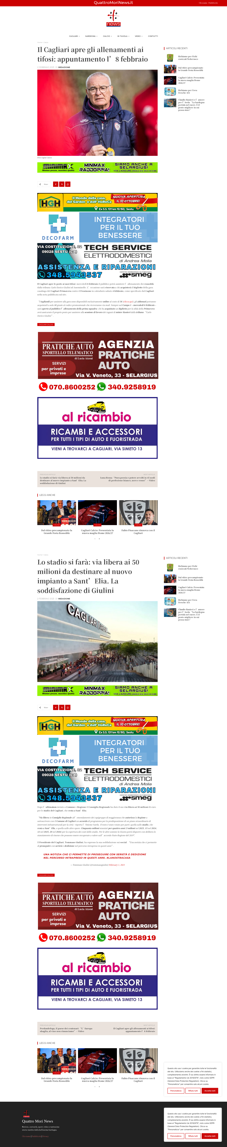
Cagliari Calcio (46, 325)
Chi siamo (203, 3)
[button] (221, 3)
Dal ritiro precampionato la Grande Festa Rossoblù (56, 532)
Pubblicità (213, 3)
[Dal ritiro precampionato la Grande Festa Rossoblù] (56, 512)
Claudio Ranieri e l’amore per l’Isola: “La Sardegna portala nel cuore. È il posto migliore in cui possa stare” (191, 104)
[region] (193, 1125)
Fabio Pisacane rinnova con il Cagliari (138, 532)
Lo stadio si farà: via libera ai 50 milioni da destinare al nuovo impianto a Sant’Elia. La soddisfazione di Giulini (63, 480)
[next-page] (99, 539)
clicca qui (128, 301)
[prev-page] (95, 539)
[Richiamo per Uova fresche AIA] (170, 91)
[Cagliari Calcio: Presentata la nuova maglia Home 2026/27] (97, 512)
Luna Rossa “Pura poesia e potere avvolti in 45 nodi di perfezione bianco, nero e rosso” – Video (127, 479)
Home (39, 42)
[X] (61, 184)
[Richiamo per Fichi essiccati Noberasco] (170, 57)
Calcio (46, 42)
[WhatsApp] (67, 184)
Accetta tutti (210, 1136)
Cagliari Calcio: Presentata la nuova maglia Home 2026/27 (97, 532)
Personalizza (175, 1136)
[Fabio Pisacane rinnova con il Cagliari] (138, 512)
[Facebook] (55, 184)
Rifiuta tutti (193, 1136)
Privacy (45, 1136)
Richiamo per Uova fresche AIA (187, 91)
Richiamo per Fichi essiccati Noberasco (188, 57)
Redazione (64, 67)
